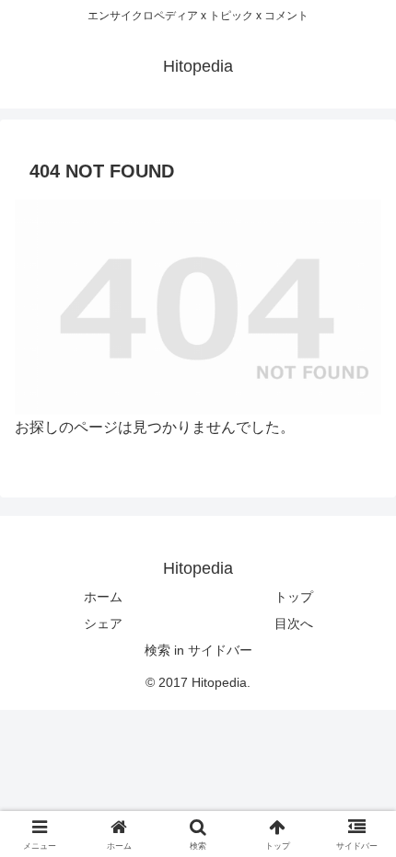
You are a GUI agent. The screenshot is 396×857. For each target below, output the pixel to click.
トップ (293, 596)
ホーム (103, 596)
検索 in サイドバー (198, 650)
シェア (103, 623)
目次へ (293, 623)
